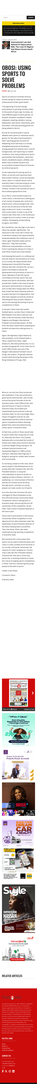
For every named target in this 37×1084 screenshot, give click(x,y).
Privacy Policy (6, 1048)
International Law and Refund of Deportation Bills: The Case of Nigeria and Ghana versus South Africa (22, 47)
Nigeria (4, 91)
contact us (12, 1065)
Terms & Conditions (8, 1050)
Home (4, 1044)
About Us (4, 1046)
